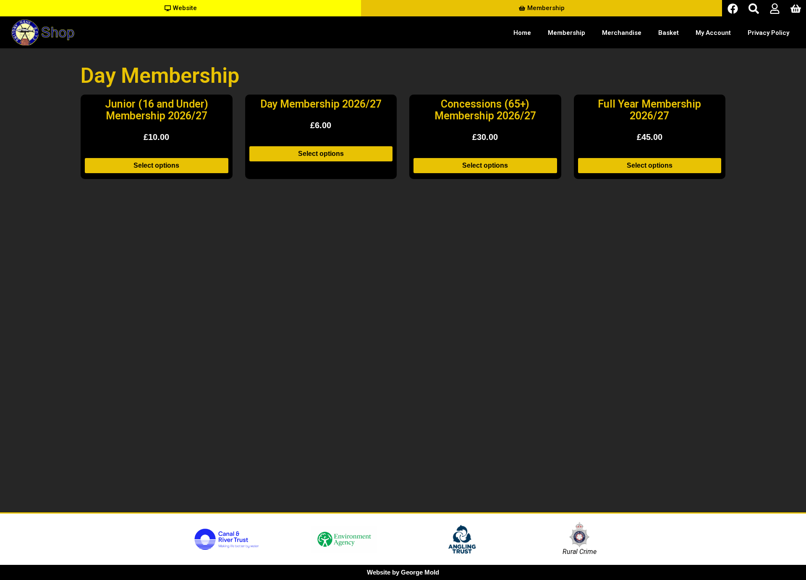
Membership (566, 33)
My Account (713, 33)
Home (522, 33)
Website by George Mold (403, 572)
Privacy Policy (768, 33)
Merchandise (621, 33)
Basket (668, 33)
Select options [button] (156, 165)
